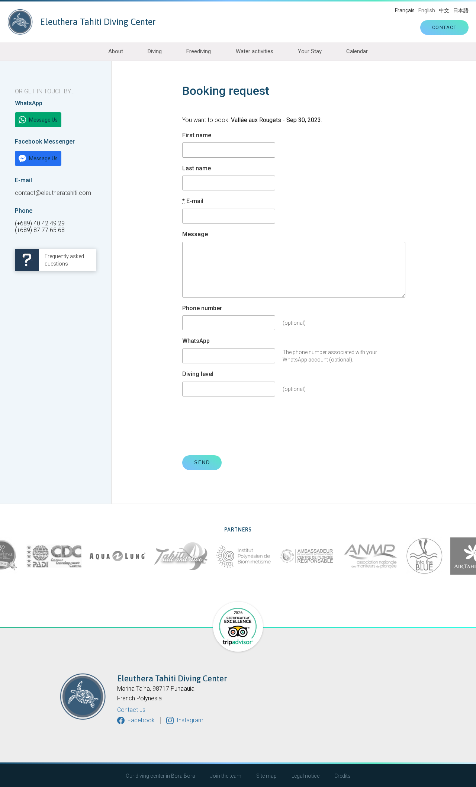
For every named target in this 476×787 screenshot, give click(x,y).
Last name (196, 168)
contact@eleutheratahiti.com (53, 192)
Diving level (197, 374)
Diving (155, 51)
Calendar (357, 51)
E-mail (192, 201)
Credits (342, 776)
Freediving (198, 51)
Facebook (141, 720)
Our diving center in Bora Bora (160, 776)
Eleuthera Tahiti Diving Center (98, 22)
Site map (266, 776)
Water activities (254, 51)
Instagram (190, 720)
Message (195, 234)
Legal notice (305, 776)
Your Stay (310, 51)
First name (196, 135)
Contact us (131, 710)
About (115, 51)
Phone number (202, 308)
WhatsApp (196, 341)
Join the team (225, 776)
